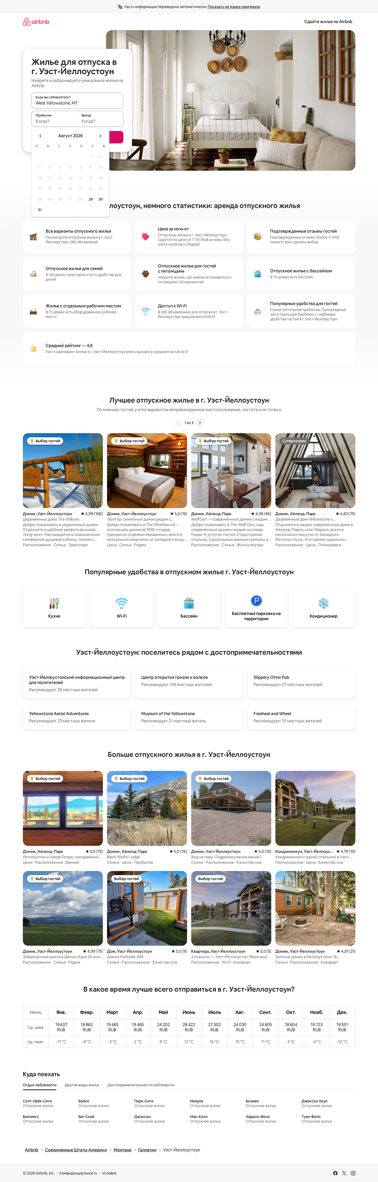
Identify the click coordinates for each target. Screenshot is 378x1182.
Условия (109, 1173)
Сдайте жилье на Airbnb (328, 21)
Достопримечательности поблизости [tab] (141, 1085)
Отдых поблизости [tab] (39, 1085)
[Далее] (200, 423)
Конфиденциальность (78, 1173)
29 (91, 199)
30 (100, 199)
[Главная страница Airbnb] (36, 21)
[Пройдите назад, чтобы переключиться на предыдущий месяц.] (40, 135)
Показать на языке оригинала (234, 6)
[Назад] (178, 423)
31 (40, 210)
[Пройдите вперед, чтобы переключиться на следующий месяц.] (100, 135)
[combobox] (77, 103)
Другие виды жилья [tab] (82, 1085)
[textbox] (54, 121)
